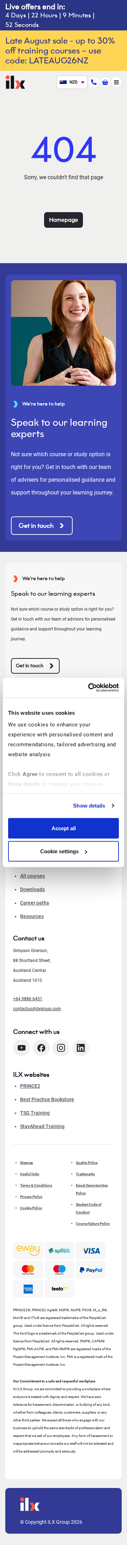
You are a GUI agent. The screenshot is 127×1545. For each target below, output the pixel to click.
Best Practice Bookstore (47, 1099)
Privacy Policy (31, 1197)
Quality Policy (87, 1163)
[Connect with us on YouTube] (21, 1048)
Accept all (64, 828)
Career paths (34, 903)
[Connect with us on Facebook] (41, 1048)
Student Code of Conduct (89, 1208)
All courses (32, 876)
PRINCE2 (30, 1086)
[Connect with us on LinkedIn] (80, 1048)
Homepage (63, 219)
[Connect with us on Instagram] (61, 1048)
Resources (32, 916)
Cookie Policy (31, 1208)
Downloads (32, 889)
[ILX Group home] (15, 81)
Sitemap (26, 1163)
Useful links (29, 1174)
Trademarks (85, 1174)
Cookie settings (59, 851)
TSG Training (35, 1113)
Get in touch (36, 526)
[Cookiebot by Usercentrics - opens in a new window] (89, 687)
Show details (89, 806)
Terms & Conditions (36, 1185)
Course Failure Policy (93, 1224)
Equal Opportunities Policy (92, 1189)
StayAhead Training (42, 1126)
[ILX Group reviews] (59, 1289)
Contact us (28, 938)
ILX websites (31, 1075)
